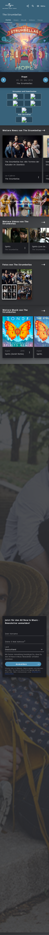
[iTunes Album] (24, 110)
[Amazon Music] (33, 97)
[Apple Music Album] (15, 97)
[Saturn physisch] (24, 120)
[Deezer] (33, 103)
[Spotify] (15, 103)
